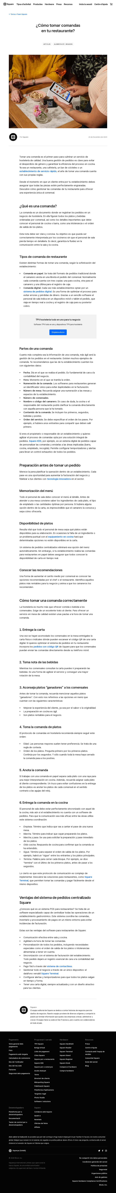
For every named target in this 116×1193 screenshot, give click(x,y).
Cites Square (39, 1055)
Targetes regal (40, 1094)
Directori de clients (42, 1078)
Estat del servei (91, 1062)
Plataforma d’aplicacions (44, 1090)
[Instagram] (106, 1150)
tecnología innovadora (59, 479)
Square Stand (65, 1055)
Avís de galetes (101, 1177)
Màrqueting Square (42, 1082)
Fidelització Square (42, 1086)
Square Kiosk (65, 1063)
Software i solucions (42, 1101)
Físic (10, 1050)
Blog (87, 1066)
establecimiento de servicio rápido (38, 171)
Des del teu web (15, 1066)
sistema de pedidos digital (37, 291)
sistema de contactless (59, 966)
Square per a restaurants (44, 1059)
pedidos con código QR (46, 646)
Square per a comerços (43, 1067)
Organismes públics (99, 1173)
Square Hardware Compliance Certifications (89, 1181)
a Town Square (19, 14)
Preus (87, 1044)
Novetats (37, 1119)
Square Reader (65, 1048)
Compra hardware (67, 1071)
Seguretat (103, 1169)
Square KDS (35, 441)
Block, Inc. (103, 1185)
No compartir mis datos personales (93, 1158)
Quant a (37, 1116)
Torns (36, 1074)
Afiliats (37, 1127)
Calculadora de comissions (19, 1058)
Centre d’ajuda (91, 1048)
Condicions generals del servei (94, 1162)
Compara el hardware (68, 1067)
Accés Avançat (40, 1071)
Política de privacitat (99, 1166)
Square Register (66, 1059)
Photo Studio (39, 1098)
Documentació (14, 1118)
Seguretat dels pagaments (19, 1073)
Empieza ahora (58, 332)
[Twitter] (99, 1150)
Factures (12, 1070)
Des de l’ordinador (16, 1062)
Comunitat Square (92, 1058)
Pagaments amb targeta (18, 1054)
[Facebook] (103, 1150)
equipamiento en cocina (61, 536)
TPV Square (39, 1044)
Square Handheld (66, 1044)
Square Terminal (49, 973)
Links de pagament (41, 1051)
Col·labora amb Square (43, 1112)
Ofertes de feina (41, 1123)
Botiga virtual (39, 1048)
